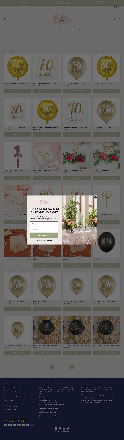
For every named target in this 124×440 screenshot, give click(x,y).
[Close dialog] (95, 197)
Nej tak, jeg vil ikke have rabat (44, 240)
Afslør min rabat (44, 236)
